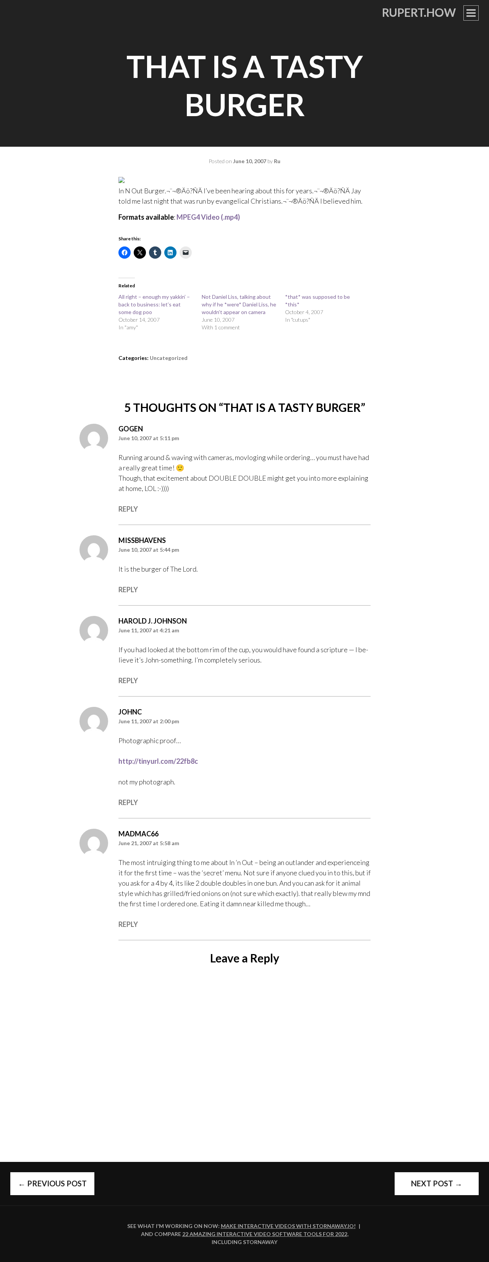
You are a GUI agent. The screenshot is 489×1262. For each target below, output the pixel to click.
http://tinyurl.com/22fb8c (158, 761)
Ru (277, 161)
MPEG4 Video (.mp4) (208, 217)
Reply (128, 509)
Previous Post (52, 1183)
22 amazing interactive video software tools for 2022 (264, 1234)
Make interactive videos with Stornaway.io (287, 1226)
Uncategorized (169, 358)
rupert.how (419, 12)
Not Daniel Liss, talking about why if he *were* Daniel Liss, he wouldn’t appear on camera (239, 304)
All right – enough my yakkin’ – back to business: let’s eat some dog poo (154, 304)
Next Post (436, 1183)
